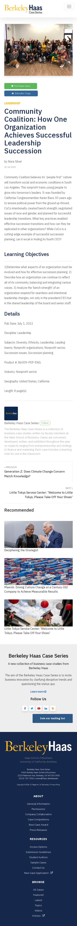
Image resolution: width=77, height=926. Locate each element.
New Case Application (37, 873)
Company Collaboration (38, 814)
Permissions (38, 809)
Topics (38, 905)
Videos (38, 910)
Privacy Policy (55, 785)
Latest (38, 900)
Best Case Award (38, 824)
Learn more (37, 691)
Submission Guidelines (38, 852)
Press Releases (38, 829)
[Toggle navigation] (69, 6)
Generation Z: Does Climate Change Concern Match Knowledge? (34, 472)
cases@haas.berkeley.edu (47, 778)
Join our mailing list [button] (52, 718)
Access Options (38, 846)
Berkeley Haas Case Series (21, 423)
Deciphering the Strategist (21, 550)
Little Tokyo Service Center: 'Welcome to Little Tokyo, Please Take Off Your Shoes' (41, 493)
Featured (38, 894)
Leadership (12, 103)
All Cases (38, 889)
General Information (38, 803)
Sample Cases (38, 862)
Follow (45, 422)
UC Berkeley (44, 785)
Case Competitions (38, 819)
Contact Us (38, 867)
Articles (37, 915)
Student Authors (38, 857)
